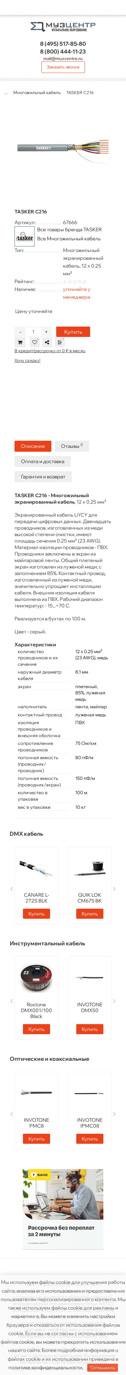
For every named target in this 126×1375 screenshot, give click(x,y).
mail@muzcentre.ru (63, 58)
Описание (33, 446)
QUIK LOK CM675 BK (90, 898)
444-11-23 (63, 51)
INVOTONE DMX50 (89, 1007)
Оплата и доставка (42, 461)
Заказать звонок (63, 66)
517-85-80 (63, 43)
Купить (73, 332)
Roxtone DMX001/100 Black (36, 1010)
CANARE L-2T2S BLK (36, 898)
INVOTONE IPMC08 (89, 1123)
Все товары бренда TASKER (69, 229)
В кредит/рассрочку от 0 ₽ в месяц (50, 350)
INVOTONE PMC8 (36, 1123)
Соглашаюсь (102, 1367)
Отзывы (72, 445)
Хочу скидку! (27, 360)
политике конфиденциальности (45, 1367)
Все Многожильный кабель (69, 238)
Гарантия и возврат (43, 476)
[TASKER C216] (63, 151)
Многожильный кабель (37, 92)
